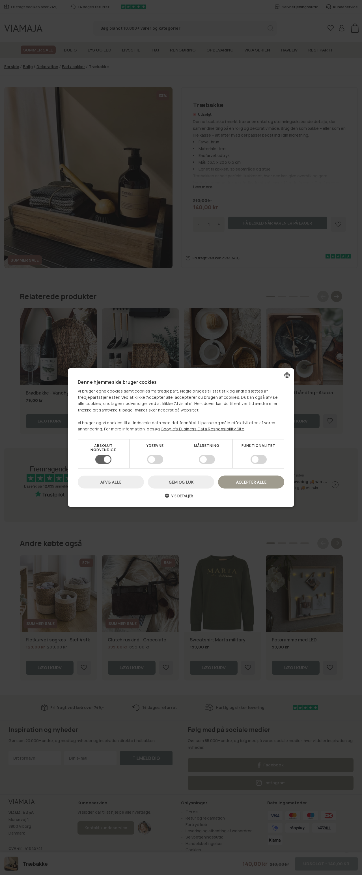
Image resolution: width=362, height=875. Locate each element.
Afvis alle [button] (110, 481)
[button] (181, 498)
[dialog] (181, 437)
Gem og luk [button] (181, 481)
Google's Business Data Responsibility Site (202, 429)
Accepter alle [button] (251, 481)
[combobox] (287, 375)
